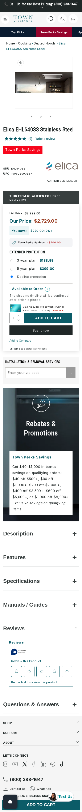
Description (18, 533)
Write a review (45, 139)
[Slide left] (31, 116)
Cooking (24, 43)
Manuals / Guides (25, 605)
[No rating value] (16, 138)
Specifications (21, 581)
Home (10, 43)
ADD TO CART (41, 804)
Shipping (14, 348)
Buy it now (41, 330)
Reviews (14, 628)
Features (14, 557)
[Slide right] (50, 116)
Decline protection (31, 277)
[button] (5, 19)
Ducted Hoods (45, 43)
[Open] (10, 802)
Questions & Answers (31, 704)
